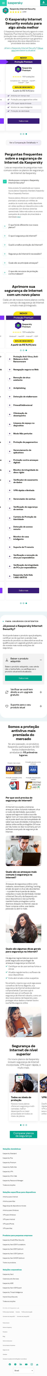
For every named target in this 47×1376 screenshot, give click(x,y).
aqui (19, 217)
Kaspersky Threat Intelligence (13, 1292)
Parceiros (5, 1332)
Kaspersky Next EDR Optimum (13, 1249)
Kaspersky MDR (8, 1283)
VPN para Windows (9, 1215)
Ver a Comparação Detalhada (22, 142)
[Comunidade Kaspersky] (37, 1364)
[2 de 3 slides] (23, 134)
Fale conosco (6, 1322)
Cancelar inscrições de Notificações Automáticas (15, 1359)
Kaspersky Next (8, 1274)
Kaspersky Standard (10, 1153)
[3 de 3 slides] (26, 134)
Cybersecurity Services (11, 1279)
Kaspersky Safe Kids (10, 1167)
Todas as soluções (9, 1185)
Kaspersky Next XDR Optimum (13, 1253)
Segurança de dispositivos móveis (14, 1206)
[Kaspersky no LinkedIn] (20, 1364)
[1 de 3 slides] (20, 134)
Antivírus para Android (10, 1197)
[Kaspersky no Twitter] (15, 1364)
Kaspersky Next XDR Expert (12, 1288)
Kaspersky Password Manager (13, 1180)
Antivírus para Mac (9, 1201)
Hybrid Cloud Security (10, 1297)
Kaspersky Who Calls (10, 1176)
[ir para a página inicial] (15, 3)
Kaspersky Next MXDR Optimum (14, 1258)
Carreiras (5, 1354)
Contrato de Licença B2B (23, 1316)
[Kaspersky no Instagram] (31, 1364)
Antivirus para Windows (11, 1210)
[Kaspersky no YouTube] (26, 1364)
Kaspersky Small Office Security (13, 1240)
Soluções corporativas (12, 1270)
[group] (23, 93)
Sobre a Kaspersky (7, 1327)
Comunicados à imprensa (9, 1345)
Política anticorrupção (27, 1312)
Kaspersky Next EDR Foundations (14, 1244)
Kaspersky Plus (8, 1158)
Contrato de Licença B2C (9, 1316)
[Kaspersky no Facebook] (9, 1364)
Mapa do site (6, 1350)
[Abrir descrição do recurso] (10, 359)
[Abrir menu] (3, 3)
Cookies (18, 1312)
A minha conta (43, 4)
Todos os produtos (9, 1262)
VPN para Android (9, 1219)
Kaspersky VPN (8, 1171)
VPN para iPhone (8, 1224)
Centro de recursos (7, 1341)
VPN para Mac (7, 1228)
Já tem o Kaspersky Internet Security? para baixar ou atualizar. (23, 49)
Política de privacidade (8, 1312)
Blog (4, 1336)
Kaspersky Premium (9, 1162)
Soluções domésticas (12, 1149)
